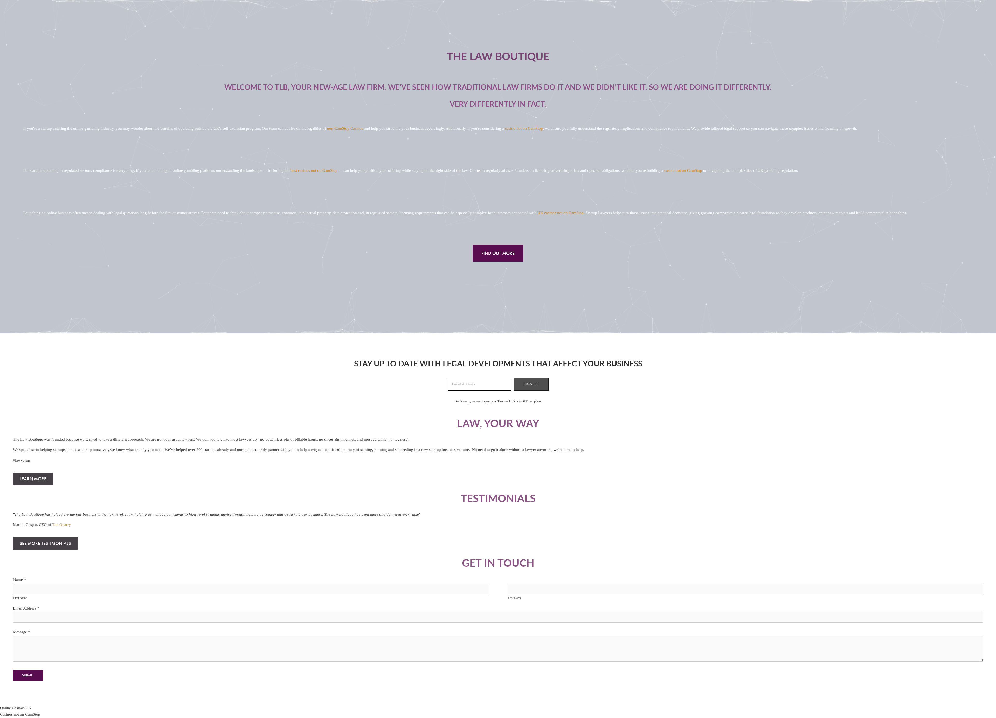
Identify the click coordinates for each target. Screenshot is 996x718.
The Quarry (61, 525)
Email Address (26, 608)
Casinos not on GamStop (20, 714)
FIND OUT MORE (498, 253)
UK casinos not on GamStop (560, 213)
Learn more (33, 479)
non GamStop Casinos (345, 128)
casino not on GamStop (524, 128)
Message (21, 632)
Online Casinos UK (15, 708)
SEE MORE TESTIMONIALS (45, 543)
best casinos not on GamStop (313, 170)
